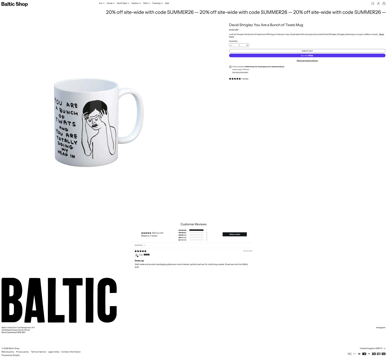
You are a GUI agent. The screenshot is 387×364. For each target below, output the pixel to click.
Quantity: (233, 41)
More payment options (307, 60)
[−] (231, 45)
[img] (140, 251)
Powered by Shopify (11, 355)
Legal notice (53, 352)
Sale (167, 3)
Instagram (380, 327)
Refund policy (8, 352)
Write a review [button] (234, 234)
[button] (372, 3)
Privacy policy (22, 352)
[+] (247, 45)
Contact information (71, 352)
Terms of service (38, 352)
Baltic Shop (14, 348)
